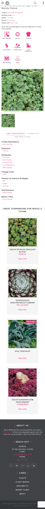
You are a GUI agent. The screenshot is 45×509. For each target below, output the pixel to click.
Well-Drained (7, 192)
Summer (6, 186)
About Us (22, 425)
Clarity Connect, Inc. (23, 506)
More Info (22, 259)
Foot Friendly (7, 49)
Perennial (11, 12)
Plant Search (22, 482)
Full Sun (17, 38)
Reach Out (22, 442)
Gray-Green (14, 23)
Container (28, 38)
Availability (22, 486)
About (22, 494)
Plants (22, 478)
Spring (17, 62)
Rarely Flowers (8, 199)
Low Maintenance (28, 50)
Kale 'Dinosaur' (22, 351)
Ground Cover (18, 49)
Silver (5, 174)
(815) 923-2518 (22, 459)
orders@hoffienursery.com (22, 454)
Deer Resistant (7, 38)
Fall (4, 181)
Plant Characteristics (15, 133)
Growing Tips (33, 133)
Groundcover (19, 12)
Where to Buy (22, 490)
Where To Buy (7, 432)
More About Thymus (22, 137)
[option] (22, 91)
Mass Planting (7, 62)
